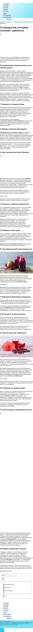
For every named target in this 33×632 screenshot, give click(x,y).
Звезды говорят (7, 15)
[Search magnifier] (3, 578)
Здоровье (5, 9)
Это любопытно (7, 17)
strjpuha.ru (8, 621)
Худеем (5, 13)
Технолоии (8, 19)
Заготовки (5, 7)
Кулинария (5, 6)
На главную (6, 4)
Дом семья (5, 11)
